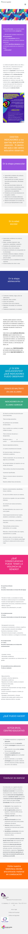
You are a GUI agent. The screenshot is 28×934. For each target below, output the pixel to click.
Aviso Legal (14, 909)
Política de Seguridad (14, 915)
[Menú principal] (25, 4)
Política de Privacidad (14, 912)
